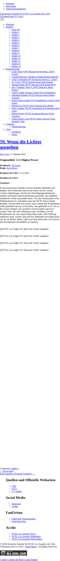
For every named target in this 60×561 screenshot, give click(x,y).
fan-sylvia (4, 154)
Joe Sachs (15, 165)
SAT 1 (15, 489)
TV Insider (17, 491)
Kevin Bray (12, 168)
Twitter (15, 506)
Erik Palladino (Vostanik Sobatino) (17, 474)
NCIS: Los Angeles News (24, 534)
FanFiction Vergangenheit (23, 519)
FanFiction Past (19, 521)
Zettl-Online (31, 546)
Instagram (16, 504)
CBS (14, 486)
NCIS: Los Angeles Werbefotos (26, 536)
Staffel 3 (15, 468)
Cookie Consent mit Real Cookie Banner (19, 559)
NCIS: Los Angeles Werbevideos (27, 539)
